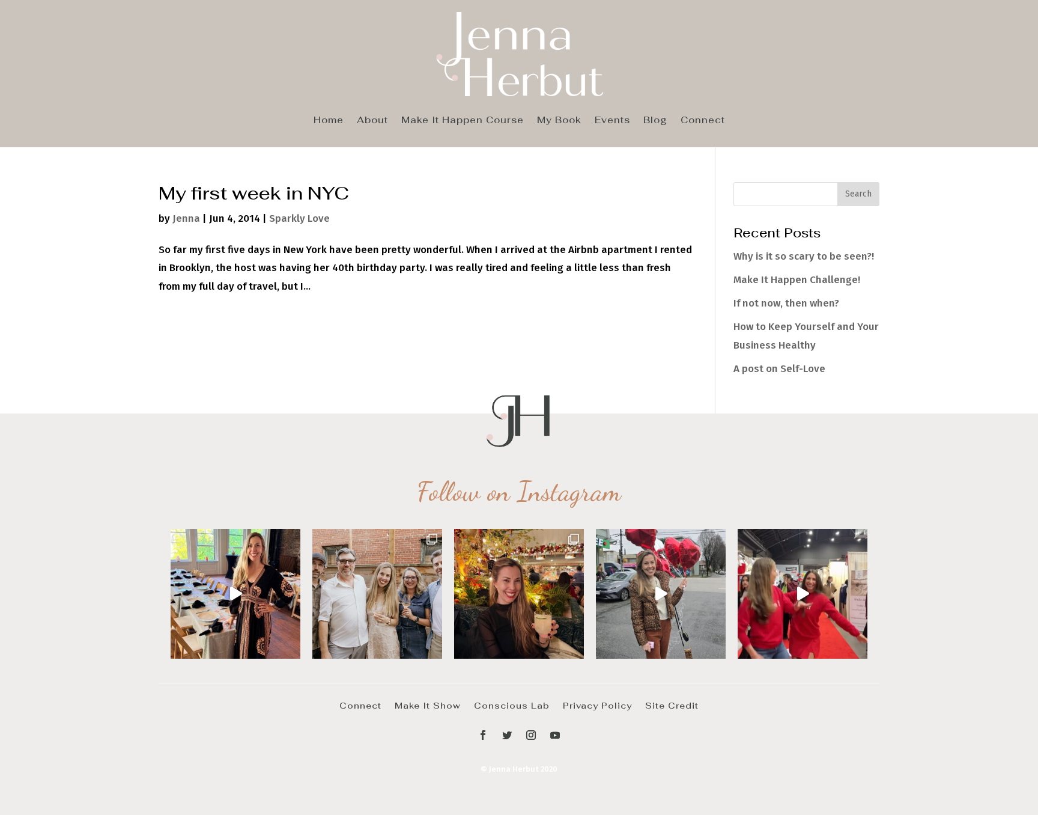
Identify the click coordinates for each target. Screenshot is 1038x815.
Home (329, 121)
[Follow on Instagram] (531, 735)
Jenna (186, 218)
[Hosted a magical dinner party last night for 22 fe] (235, 594)
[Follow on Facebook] (483, 735)
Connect (703, 121)
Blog (655, 121)
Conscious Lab (512, 705)
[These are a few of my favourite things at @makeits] (661, 594)
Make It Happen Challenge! (796, 279)
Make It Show (428, 705)
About (372, 121)
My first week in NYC (254, 193)
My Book (559, 121)
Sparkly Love (299, 218)
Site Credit (672, 705)
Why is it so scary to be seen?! (803, 256)
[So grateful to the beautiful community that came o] (377, 594)
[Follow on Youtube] (555, 735)
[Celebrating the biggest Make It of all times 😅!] (519, 594)
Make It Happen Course (462, 121)
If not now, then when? (786, 303)
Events (612, 121)
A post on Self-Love (779, 368)
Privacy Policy (597, 705)
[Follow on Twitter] (507, 735)
